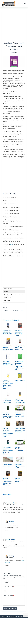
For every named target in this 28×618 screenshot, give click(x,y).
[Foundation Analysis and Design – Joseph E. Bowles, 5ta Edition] (8, 408)
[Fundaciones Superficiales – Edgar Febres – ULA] (8, 356)
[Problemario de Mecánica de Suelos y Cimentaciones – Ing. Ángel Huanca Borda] (20, 356)
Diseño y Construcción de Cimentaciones (7, 400)
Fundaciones (14, 52)
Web (5, 591)
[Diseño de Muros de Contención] (8, 459)
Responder (22, 504)
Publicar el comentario (10, 608)
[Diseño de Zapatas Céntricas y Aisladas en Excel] (20, 408)
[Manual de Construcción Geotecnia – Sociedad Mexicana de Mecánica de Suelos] (8, 423)
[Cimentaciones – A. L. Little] (20, 375)
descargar (6, 310)
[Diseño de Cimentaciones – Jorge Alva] (20, 473)
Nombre (6, 582)
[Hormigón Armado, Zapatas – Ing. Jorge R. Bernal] (20, 341)
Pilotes (11, 244)
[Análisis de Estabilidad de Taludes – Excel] (20, 442)
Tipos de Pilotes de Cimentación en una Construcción (20, 430)
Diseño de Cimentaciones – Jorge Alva (19, 480)
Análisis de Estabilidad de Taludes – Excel (19, 449)
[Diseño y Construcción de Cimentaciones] (8, 394)
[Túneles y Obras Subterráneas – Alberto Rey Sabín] (8, 325)
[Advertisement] (14, 174)
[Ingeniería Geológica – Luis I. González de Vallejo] (20, 394)
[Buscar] (18, 3)
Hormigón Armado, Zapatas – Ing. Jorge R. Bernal (20, 347)
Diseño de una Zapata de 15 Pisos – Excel (20, 466)
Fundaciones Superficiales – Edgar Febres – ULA (8, 363)
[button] (14, 289)
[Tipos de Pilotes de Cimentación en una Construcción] (20, 423)
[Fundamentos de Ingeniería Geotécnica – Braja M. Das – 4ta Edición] (8, 442)
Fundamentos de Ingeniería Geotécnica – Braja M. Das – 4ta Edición (8, 450)
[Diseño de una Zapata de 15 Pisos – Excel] (20, 459)
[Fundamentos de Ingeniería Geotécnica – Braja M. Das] (8, 341)
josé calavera (15, 310)
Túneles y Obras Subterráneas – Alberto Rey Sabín (7, 332)
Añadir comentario (9, 595)
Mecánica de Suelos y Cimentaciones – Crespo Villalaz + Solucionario (7, 482)
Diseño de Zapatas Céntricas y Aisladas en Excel (19, 414)
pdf (22, 310)
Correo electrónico (9, 586)
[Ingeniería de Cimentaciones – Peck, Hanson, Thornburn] (20, 325)
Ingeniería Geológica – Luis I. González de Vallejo (20, 400)
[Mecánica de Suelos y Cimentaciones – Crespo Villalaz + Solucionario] (8, 473)
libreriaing (11, 521)
